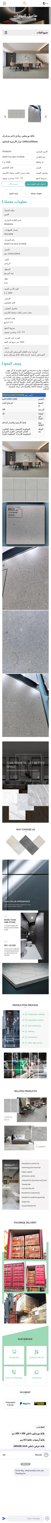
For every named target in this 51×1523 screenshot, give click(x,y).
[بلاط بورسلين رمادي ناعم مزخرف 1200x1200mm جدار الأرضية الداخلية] (26, 72)
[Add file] (47, 1518)
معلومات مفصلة (36, 193)
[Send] (4, 1518)
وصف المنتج (13, 193)
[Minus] (4, 1455)
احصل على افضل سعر (35, 184)
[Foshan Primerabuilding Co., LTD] (24, 3)
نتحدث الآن (13, 184)
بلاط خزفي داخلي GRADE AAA (29, 1446)
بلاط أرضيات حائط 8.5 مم (32, 1440)
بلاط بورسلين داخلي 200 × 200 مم (28, 1433)
